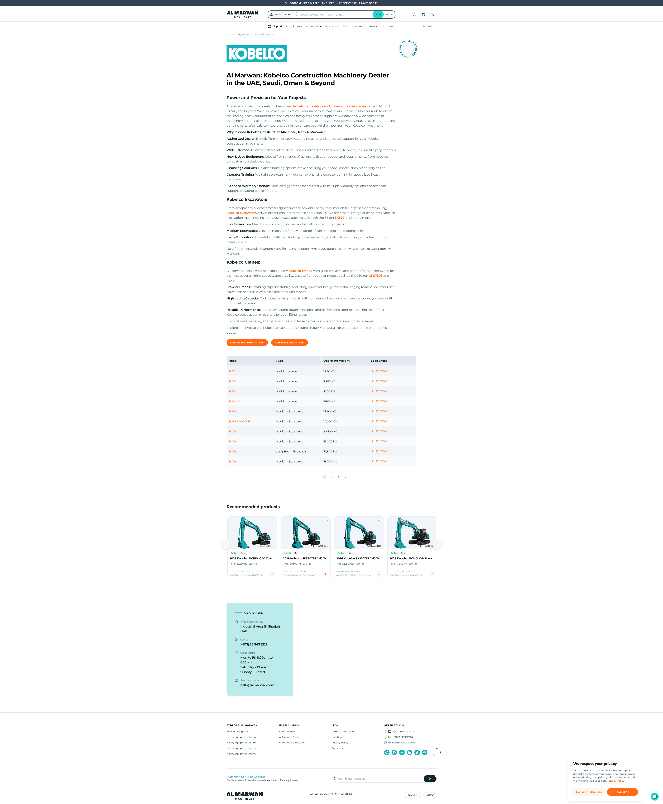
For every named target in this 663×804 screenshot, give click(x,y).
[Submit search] (297, 14)
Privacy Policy (616, 780)
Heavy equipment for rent (242, 742)
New (243, 553)
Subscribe (338, 748)
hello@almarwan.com (257, 685)
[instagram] (402, 752)
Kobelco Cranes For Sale (289, 342)
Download (381, 370)
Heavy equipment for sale (242, 737)
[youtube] (424, 752)
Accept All (623, 791)
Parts (346, 26)
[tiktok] (417, 752)
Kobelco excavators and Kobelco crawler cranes (329, 106)
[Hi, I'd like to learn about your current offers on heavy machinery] (655, 797)
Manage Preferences (589, 791)
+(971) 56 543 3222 (253, 644)
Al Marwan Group (289, 737)
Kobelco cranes (300, 271)
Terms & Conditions (343, 731)
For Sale (234, 553)
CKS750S (375, 276)
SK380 (339, 218)
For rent (297, 26)
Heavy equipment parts (241, 748)
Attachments (359, 26)
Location (337, 737)
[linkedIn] (409, 752)
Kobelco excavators (242, 213)
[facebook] (394, 752)
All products (279, 26)
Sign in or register (237, 731)
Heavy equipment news (241, 753)
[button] (280, 14)
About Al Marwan (289, 731)
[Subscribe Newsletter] (430, 778)
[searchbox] (335, 14)
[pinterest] (387, 752)
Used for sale (332, 26)
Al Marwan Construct (292, 742)
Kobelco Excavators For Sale (247, 342)
